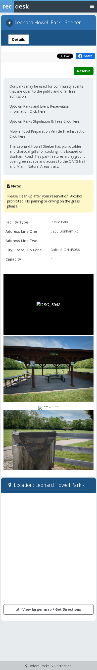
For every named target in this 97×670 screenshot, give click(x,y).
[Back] (9, 23)
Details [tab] (18, 39)
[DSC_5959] (48, 369)
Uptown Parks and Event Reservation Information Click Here (39, 109)
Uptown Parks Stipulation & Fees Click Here (44, 121)
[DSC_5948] (48, 440)
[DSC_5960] (48, 408)
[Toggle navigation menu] (92, 6)
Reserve (83, 71)
